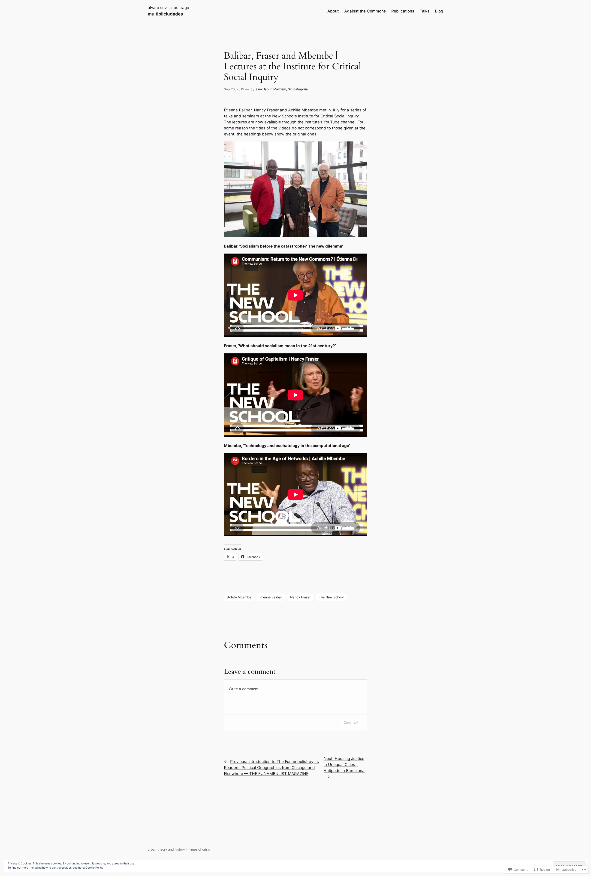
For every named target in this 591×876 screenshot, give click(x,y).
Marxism (279, 89)
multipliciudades (165, 14)
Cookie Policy (94, 867)
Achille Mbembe (239, 597)
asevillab (262, 89)
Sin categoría (298, 89)
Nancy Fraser (300, 597)
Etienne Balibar (270, 597)
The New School (331, 597)
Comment (351, 722)
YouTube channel (339, 122)
